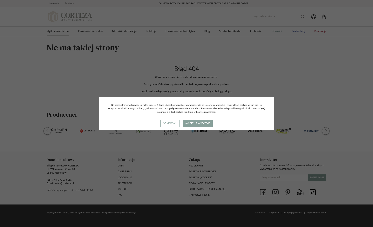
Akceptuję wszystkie (197, 123)
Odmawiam (170, 123)
